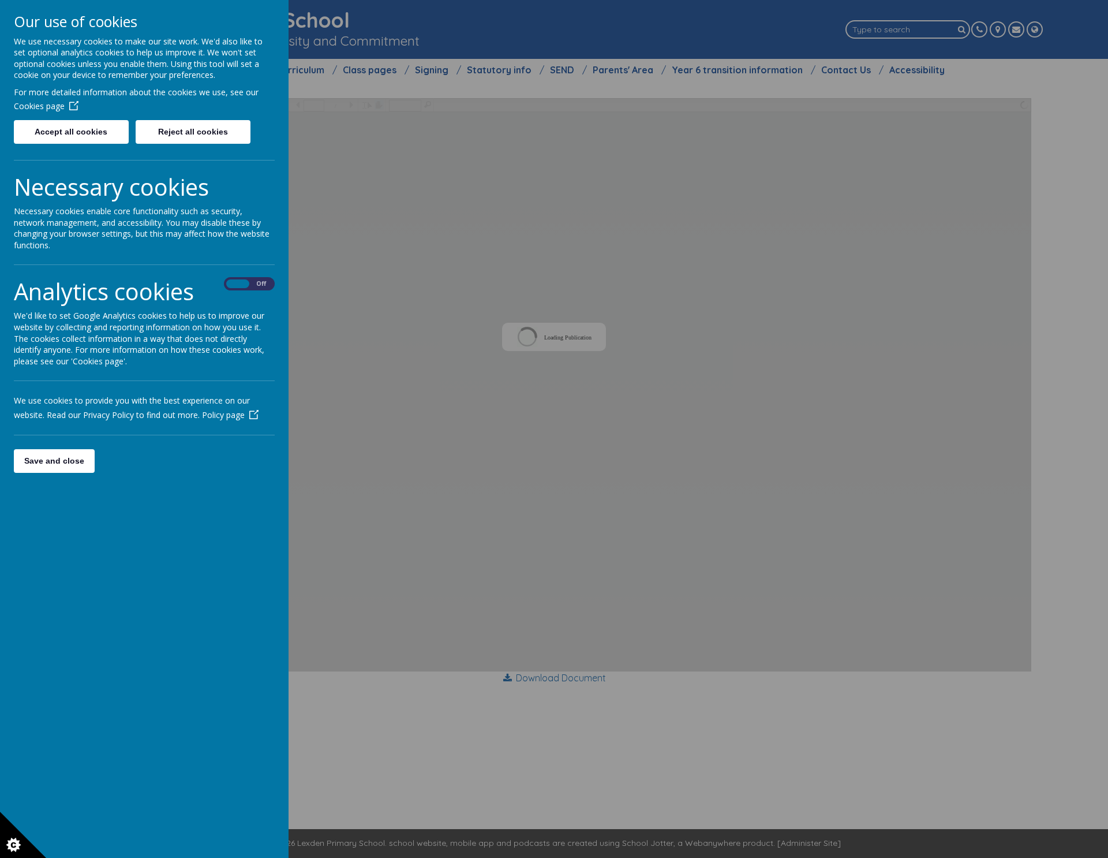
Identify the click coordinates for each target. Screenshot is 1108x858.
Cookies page (39, 105)
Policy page (223, 414)
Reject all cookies (193, 131)
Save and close (54, 460)
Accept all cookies (71, 131)
